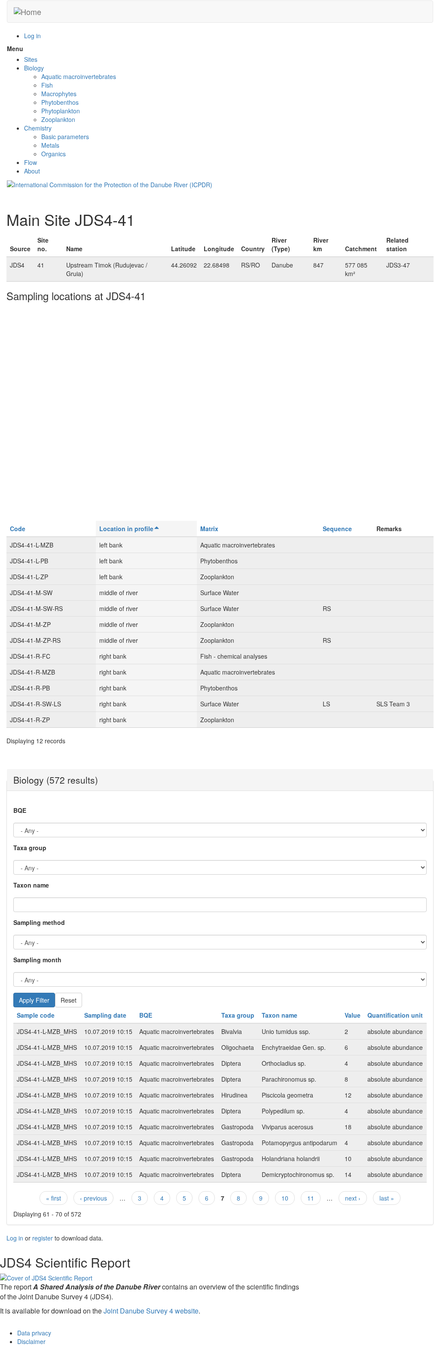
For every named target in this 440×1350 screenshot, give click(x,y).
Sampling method (39, 922)
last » (386, 1198)
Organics (53, 153)
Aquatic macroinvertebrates (78, 76)
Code (17, 528)
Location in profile (126, 528)
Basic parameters (65, 136)
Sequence (337, 528)
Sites (30, 59)
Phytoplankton (60, 110)
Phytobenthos (60, 102)
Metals (50, 145)
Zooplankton (58, 119)
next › (353, 1198)
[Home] (27, 11)
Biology (34, 68)
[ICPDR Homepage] (109, 183)
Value (353, 1015)
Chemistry (38, 128)
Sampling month (37, 959)
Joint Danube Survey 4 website (151, 1311)
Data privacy (34, 1333)
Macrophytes (58, 93)
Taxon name (31, 885)
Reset (68, 1000)
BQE (19, 810)
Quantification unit (395, 1015)
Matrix (209, 528)
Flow (30, 162)
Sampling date (105, 1015)
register (42, 1238)
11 (310, 1198)
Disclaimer (31, 1341)
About (32, 171)
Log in (32, 35)
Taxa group (29, 847)
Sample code (36, 1015)
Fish (47, 85)
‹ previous (93, 1198)
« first (53, 1198)
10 (284, 1198)
